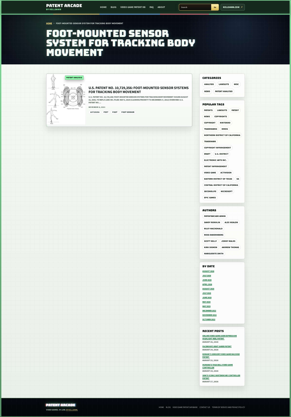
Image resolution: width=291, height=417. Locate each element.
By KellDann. (72, 409)
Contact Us (205, 407)
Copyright (209, 122)
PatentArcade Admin (215, 216)
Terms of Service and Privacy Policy (228, 407)
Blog (113, 7)
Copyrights (220, 116)
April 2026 (207, 284)
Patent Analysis (223, 91)
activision (226, 172)
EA (238, 178)
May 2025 (206, 301)
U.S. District (221, 153)
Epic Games (210, 197)
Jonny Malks (228, 241)
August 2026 (208, 271)
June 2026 (207, 280)
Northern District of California (222, 135)
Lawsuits (224, 84)
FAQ (152, 7)
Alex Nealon (231, 222)
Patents (208, 110)
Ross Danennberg (213, 234)
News (207, 91)
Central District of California (221, 185)
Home (103, 7)
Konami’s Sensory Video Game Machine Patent (221, 355)
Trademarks (210, 129)
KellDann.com (231, 7)
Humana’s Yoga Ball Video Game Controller (217, 366)
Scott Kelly (210, 241)
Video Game (210, 172)
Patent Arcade (60, 405)
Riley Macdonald (213, 228)
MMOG (225, 129)
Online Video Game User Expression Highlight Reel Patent (219, 337)
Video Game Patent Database (185, 407)
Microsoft (226, 191)
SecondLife (210, 191)
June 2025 (207, 297)
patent (235, 110)
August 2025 (208, 288)
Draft (207, 153)
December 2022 (209, 310)
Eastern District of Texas (218, 178)
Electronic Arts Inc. (215, 160)
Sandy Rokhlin (212, 222)
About (161, 7)
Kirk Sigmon (210, 247)
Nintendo (225, 122)
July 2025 (206, 293)
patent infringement (215, 166)
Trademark (210, 141)
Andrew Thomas (230, 247)
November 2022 (209, 315)
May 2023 (206, 306)
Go (215, 7)
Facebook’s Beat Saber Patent (217, 346)
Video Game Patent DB (133, 7)
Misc (236, 84)
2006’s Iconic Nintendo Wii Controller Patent (221, 377)
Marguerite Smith (213, 253)
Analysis (209, 84)
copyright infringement (217, 147)
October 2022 (208, 319)
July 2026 (206, 275)
